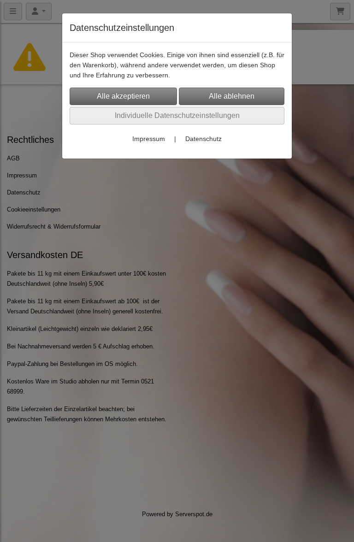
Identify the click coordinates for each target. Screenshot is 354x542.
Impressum (148, 138)
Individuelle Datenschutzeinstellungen (177, 115)
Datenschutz (203, 138)
